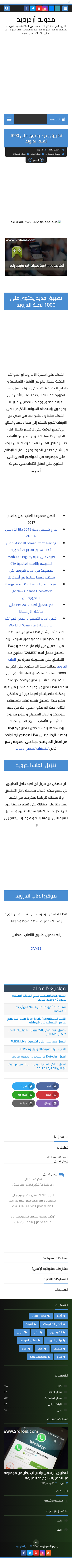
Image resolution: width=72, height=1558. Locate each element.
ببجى (20, 1332)
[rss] (48, 1553)
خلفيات (58, 1348)
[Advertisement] (36, 74)
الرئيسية (55, 119)
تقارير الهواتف (28, 1340)
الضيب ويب (56, 1332)
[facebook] (26, 8)
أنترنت (29, 1324)
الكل (36, 1332)
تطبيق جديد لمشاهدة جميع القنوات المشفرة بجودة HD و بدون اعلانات (39, 997)
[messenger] (51, 8)
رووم (24, 1348)
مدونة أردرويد (36, 19)
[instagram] (45, 8)
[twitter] (33, 8)
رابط (60, 1521)
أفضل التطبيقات (19, 154)
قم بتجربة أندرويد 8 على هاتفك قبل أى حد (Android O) (41, 1009)
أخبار (59, 1315)
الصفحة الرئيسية (54, 154)
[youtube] (39, 8)
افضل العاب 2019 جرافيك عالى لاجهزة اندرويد (39, 1056)
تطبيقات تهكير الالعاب (32, 748)
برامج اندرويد (54, 1340)
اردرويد (62, 1483)
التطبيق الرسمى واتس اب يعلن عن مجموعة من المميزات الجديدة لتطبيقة (36, 1475)
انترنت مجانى (33, 1404)
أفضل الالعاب (36, 154)
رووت (40, 1348)
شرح (59, 1356)
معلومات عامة (38, 1356)
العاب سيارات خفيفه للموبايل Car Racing (42, 1049)
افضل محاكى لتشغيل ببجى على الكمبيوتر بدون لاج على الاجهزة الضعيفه (37, 1066)
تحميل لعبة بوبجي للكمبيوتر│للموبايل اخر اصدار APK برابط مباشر (37, 1032)
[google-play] (57, 8)
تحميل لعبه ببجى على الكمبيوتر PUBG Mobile (38, 1041)
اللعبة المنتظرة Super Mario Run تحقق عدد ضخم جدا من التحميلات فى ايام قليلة (36, 1020)
